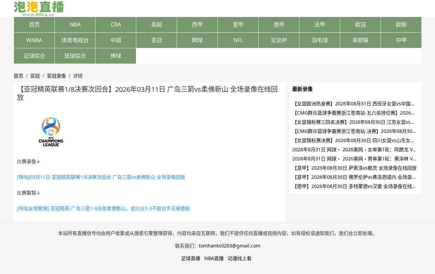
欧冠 (360, 24)
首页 (34, 24)
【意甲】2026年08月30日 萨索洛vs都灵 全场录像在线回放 (354, 168)
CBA (116, 24)
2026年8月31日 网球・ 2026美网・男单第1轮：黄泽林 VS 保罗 (359, 158)
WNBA (34, 40)
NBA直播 (214, 258)
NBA (75, 24)
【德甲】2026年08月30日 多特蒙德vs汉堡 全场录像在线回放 (356, 186)
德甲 (279, 24)
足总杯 (279, 40)
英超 (156, 24)
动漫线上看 (239, 258)
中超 (115, 40)
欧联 (401, 24)
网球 (197, 40)
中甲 (401, 40)
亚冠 (156, 40)
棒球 (115, 55)
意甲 (238, 24)
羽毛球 (320, 40)
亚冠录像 (56, 75)
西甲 (197, 24)
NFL (238, 40)
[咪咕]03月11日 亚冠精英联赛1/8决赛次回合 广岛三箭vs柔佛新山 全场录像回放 (101, 177)
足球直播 (190, 258)
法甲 (319, 24)
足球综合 (34, 55)
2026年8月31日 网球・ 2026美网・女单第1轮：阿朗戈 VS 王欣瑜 (361, 149)
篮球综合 (75, 55)
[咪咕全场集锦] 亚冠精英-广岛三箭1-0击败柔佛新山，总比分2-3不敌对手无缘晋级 (103, 208)
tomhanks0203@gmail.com (229, 245)
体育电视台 (75, 40)
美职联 (360, 40)
